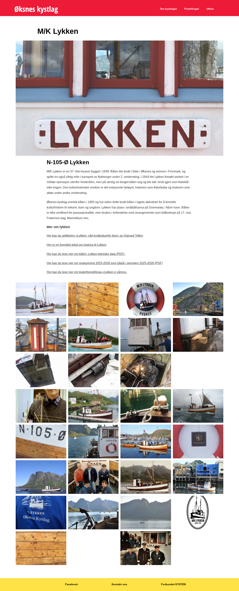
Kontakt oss (119, 584)
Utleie (210, 8)
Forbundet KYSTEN (173, 584)
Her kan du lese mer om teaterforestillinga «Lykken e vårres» (87, 272)
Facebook (71, 584)
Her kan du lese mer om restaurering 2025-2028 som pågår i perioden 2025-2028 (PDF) (105, 263)
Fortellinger (191, 8)
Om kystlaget (168, 8)
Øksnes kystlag (36, 9)
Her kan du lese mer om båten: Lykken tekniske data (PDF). (86, 254)
